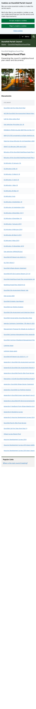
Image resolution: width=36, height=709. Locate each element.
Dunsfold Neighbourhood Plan (19, 44)
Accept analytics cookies (18, 20)
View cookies (18, 31)
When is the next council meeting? (15, 463)
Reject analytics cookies (18, 26)
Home (3, 44)
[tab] (25, 36)
